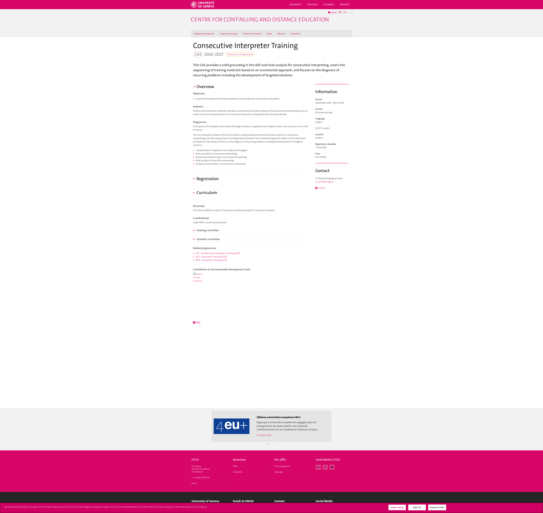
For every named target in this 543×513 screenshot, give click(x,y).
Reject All (417, 507)
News (269, 33)
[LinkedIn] (318, 466)
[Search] (340, 12)
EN (349, 12)
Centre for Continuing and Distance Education (260, 19)
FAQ (197, 322)
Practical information (252, 33)
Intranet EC (295, 33)
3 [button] (273, 444)
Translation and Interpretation (240, 54)
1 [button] (267, 444)
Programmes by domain (204, 33)
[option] (271, 426)
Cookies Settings (397, 507)
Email (194, 483)
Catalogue (278, 472)
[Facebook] (325, 466)
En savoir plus (264, 435)
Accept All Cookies (437, 507)
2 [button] (270, 444)
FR (345, 12)
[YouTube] (332, 466)
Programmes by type (229, 33)
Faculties (312, 4)
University (295, 4)
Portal (333, 12)
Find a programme (282, 466)
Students (328, 4)
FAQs (235, 466)
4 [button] (275, 444)
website (321, 187)
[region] (271, 508)
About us (281, 33)
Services (344, 4)
